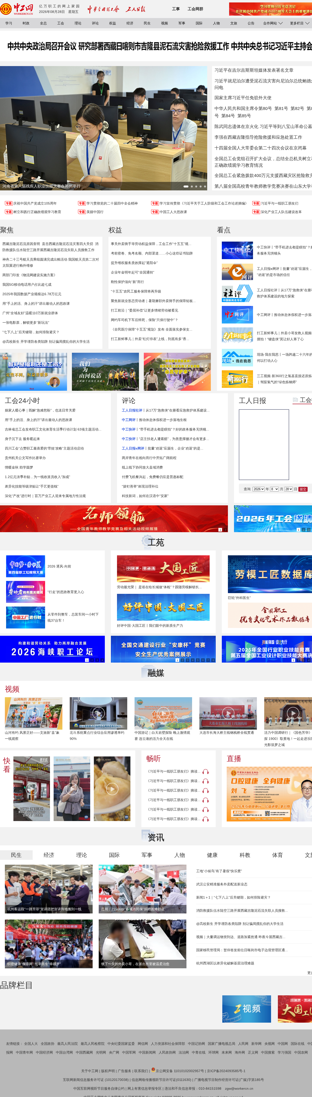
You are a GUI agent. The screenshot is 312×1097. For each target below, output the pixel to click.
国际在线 (297, 1044)
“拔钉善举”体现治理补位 (140, 486)
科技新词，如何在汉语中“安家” (145, 496)
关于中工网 (89, 1071)
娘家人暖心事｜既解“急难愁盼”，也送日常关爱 (40, 410)
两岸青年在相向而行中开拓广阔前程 (149, 458)
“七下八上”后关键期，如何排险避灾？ (30, 332)
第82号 (297, 108)
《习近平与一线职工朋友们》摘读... (173, 771)
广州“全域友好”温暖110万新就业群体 (30, 313)
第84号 (228, 115)
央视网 (269, 1044)
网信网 (143, 1044)
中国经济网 (44, 1052)
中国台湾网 (64, 1052)
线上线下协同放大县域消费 (142, 467)
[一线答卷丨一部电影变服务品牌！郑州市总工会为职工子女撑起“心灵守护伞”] (177, 372)
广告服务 (124, 1071)
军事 (181, 23)
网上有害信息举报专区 (144, 1088)
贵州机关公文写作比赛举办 (25, 458)
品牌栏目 (16, 985)
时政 (26, 23)
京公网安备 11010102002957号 (180, 1071)
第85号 (244, 115)
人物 (216, 23)
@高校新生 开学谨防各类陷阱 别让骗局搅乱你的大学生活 (46, 341)
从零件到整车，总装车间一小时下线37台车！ (73, 617)
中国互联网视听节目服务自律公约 (99, 1088)
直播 (234, 758)
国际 (199, 23)
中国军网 (129, 1052)
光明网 (101, 1052)
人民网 (243, 1044)
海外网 (240, 1052)
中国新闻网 (147, 1052)
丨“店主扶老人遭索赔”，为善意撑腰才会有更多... (165, 439)
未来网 (227, 1052)
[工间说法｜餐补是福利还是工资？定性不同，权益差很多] (33, 372)
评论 (95, 23)
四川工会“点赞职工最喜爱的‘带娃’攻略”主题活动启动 (44, 448)
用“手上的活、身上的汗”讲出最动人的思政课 (36, 303)
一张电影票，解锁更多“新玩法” (25, 322)
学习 (8, 23)
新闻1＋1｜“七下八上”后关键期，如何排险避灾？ (233, 897)
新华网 (256, 1044)
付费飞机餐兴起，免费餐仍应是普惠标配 (152, 477)
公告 (251, 23)
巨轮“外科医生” (239, 598)
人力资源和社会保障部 (168, 1044)
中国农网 (301, 1052)
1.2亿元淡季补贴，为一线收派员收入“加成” (37, 477)
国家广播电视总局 (221, 1044)
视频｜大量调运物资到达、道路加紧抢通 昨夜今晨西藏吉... (240, 937)
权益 (112, 23)
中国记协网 (196, 1044)
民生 (147, 23)
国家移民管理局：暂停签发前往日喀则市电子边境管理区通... (242, 950)
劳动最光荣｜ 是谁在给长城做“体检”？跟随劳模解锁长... (159, 587)
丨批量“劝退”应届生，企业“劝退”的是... (162, 448)
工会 (60, 23)
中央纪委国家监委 (121, 1044)
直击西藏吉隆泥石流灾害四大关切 (67, 244)
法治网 (184, 1052)
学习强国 (284, 1052)
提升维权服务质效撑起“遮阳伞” (134, 263)
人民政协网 (167, 1052)
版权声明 (108, 1071)
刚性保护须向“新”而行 (127, 282)
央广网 (114, 1052)
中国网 (283, 1044)
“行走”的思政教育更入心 (66, 592)
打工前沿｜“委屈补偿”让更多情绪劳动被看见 (144, 310)
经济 (130, 23)
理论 (78, 23)
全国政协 (47, 1044)
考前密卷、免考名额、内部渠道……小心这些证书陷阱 (152, 253)
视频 (164, 23)
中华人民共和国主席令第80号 (243, 108)
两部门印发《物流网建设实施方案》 (29, 275)
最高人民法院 (67, 1044)
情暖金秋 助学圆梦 (19, 467)
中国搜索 (268, 1052)
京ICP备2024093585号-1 (226, 1071)
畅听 (153, 758)
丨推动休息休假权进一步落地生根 (154, 420)
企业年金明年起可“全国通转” (132, 272)
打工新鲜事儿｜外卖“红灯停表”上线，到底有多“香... (150, 339)
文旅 (233, 23)
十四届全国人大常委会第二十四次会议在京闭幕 (260, 148)
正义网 (253, 1052)
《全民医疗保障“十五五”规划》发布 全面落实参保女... (151, 329)
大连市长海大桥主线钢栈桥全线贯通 (226, 733)
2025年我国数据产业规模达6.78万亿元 (31, 294)
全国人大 (31, 1044)
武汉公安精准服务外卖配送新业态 (221, 884)
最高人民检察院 (93, 1044)
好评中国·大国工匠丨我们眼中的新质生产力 (150, 625)
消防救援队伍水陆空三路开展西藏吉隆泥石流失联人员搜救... (242, 910)
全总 (43, 23)
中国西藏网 (84, 1052)
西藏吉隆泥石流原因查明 (21, 244)
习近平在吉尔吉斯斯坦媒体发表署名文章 (253, 70)
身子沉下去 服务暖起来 (22, 439)
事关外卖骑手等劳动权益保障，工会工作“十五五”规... (151, 244)
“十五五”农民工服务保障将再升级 (136, 291)
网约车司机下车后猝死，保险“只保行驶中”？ (144, 320)
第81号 (281, 108)
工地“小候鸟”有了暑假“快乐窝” (219, 871)
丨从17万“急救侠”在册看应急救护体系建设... (166, 410)
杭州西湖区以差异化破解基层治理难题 (225, 963)
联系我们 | (142, 1071)
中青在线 (198, 1052)
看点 (224, 230)
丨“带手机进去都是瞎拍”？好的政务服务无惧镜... (165, 429)
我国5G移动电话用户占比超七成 (26, 284)
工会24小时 (22, 400)
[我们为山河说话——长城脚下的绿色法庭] (105, 372)
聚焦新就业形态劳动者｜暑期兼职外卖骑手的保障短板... (153, 301)
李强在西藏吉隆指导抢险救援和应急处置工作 (258, 137)
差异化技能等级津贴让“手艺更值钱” (31, 486)
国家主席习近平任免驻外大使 (243, 97)
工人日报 (252, 400)
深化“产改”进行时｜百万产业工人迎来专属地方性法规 (45, 496)
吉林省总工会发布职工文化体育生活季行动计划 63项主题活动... (53, 429)
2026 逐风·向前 (59, 566)
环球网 (213, 1052)
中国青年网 (24, 1052)
